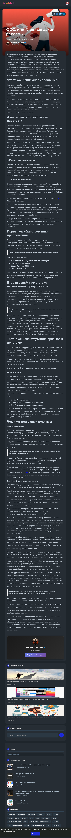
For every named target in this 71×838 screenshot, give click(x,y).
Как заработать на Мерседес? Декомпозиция (32, 765)
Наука (31, 818)
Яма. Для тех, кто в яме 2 (24, 774)
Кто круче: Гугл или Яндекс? (25, 782)
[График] (54, 14)
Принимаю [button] (35, 834)
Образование (21, 814)
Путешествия (45, 818)
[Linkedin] (63, 14)
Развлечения (31, 814)
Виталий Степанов (17, 43)
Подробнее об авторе (34, 655)
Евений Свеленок (22, 796)
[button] (67, 3)
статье (26, 472)
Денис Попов (21, 776)
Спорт (37, 818)
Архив (25, 822)
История (49, 814)
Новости (10, 818)
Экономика (11, 814)
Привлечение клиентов (15, 825)
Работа (56, 814)
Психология (40, 814)
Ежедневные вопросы (38, 825)
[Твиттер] (60, 14)
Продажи (55, 822)
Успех (17, 818)
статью (58, 198)
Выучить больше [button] (10, 831)
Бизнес (9, 24)
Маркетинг (24, 818)
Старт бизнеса (34, 822)
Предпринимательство (15, 822)
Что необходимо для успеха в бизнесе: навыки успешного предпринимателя (37, 792)
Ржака (48, 825)
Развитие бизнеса (45, 822)
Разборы (26, 825)
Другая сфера (56, 825)
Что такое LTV (20, 800)
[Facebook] (57, 14)
